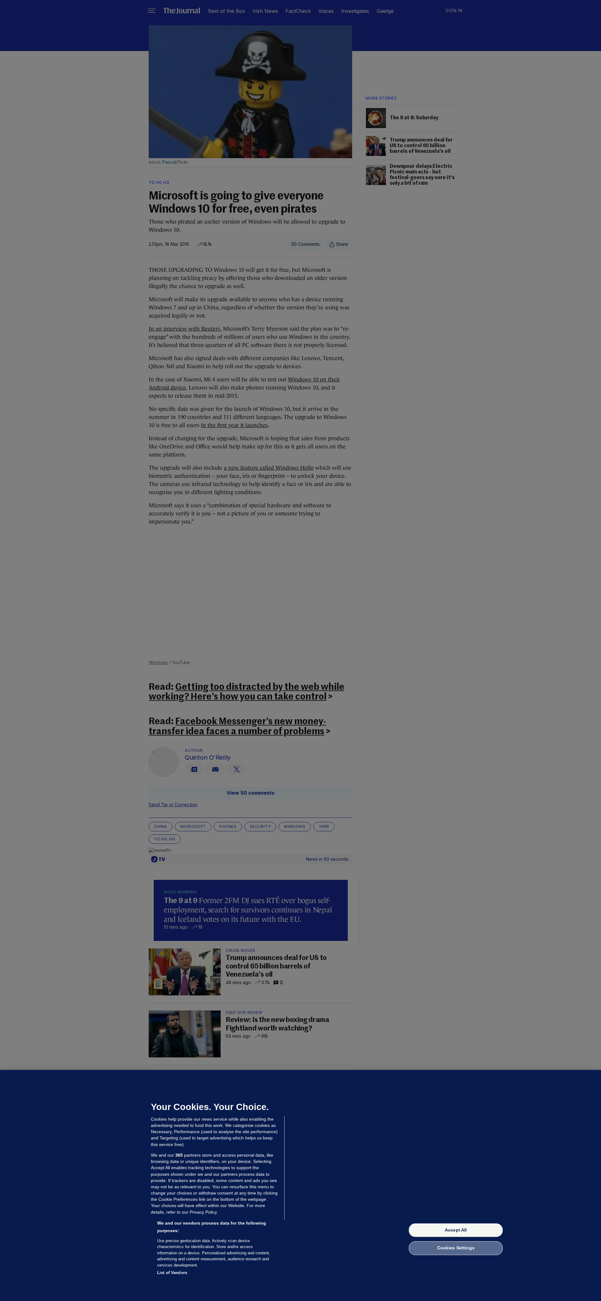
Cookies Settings (456, 1248)
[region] (300, 1185)
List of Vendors (172, 1272)
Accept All (456, 1229)
